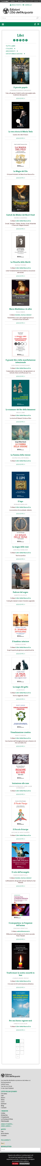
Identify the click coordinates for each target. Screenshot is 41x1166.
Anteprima (4, 1115)
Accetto (15, 1163)
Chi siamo (4, 1093)
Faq (2, 1131)
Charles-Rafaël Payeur (20, 978)
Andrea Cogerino (20, 218)
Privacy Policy (24, 1163)
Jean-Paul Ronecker (20, 550)
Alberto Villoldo (20, 595)
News (2, 1099)
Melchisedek (5, 1121)
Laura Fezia (20, 690)
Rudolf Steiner (20, 265)
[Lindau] (20, 11)
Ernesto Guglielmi (20, 1023)
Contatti (3, 1107)
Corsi (2, 1101)
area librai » (6, 1126)
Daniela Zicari (20, 644)
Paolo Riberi (20, 312)
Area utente (16, 5)
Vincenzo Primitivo (20, 928)
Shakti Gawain (20, 735)
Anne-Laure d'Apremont (24, 787)
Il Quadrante (5, 1117)
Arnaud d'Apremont (16, 786)
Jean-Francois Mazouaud (20, 365)
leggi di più (20, 98)
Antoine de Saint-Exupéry (20, 832)
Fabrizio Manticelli (20, 875)
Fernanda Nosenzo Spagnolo (20, 90)
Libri (2, 1095)
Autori (3, 1097)
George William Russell (20, 458)
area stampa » (7, 1124)
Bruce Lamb (20, 412)
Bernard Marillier (20, 504)
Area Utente (5, 1133)
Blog (2, 1105)
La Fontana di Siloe (7, 1119)
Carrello (28, 5)
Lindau (3, 1113)
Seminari (3, 1103)
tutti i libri (10, 46)
